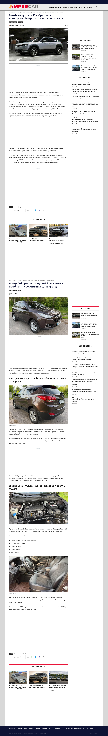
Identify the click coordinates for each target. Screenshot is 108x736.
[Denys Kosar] (10, 25)
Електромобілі (21, 12)
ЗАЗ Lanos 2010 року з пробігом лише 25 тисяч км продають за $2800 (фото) (17, 240)
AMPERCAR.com (12, 12)
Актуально (12, 236)
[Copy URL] (43, 210)
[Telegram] (35, 210)
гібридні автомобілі (24, 207)
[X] (27, 210)
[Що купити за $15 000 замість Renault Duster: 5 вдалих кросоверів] (76, 47)
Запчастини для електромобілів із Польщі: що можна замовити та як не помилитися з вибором (58, 241)
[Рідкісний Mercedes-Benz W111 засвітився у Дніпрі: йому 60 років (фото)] (76, 68)
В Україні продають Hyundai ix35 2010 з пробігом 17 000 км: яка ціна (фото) (88, 57)
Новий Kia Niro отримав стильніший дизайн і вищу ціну (37, 240)
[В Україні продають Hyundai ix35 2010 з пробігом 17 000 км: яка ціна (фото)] (76, 57)
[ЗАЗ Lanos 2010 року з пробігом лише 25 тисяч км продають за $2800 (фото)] (18, 230)
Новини (20, 22)
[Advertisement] (38, 78)
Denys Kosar (14, 25)
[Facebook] (24, 210)
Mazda (15, 207)
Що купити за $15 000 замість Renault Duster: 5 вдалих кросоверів (89, 46)
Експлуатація (53, 236)
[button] (96, 7)
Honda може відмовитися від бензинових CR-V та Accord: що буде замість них (84, 129)
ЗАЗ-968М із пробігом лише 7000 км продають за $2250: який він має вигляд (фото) (85, 104)
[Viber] (39, 210)
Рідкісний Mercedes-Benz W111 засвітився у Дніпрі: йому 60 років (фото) (89, 67)
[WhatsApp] (31, 210)
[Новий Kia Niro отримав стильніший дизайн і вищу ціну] (38, 230)
